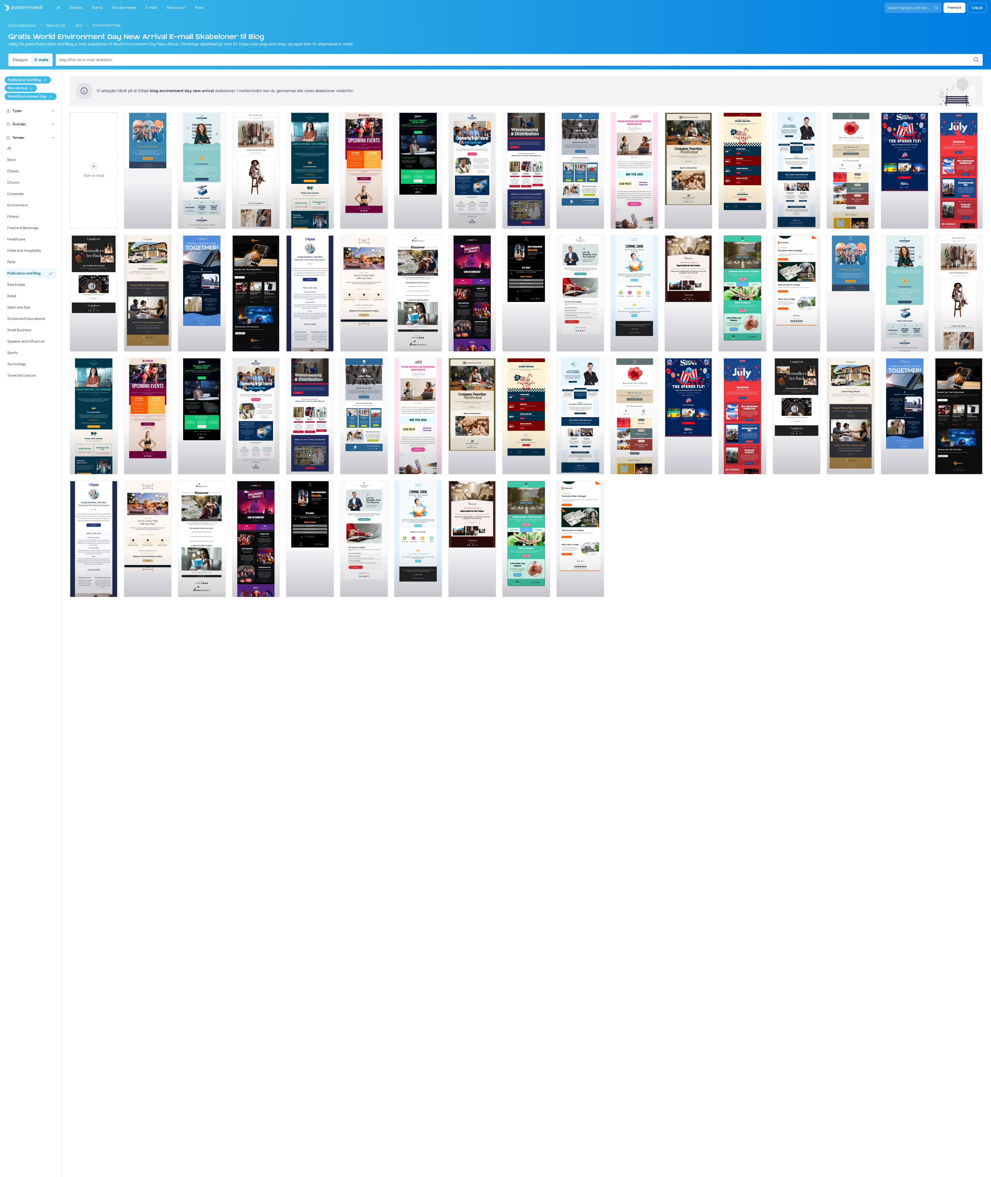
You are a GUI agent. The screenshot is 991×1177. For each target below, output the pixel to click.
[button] (53, 111)
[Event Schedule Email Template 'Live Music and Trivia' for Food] (742, 170)
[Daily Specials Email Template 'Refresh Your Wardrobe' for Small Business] (256, 170)
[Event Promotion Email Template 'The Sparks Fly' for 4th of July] (905, 170)
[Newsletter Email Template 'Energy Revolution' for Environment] (202, 293)
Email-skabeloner (22, 25)
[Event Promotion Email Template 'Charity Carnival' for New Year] (742, 293)
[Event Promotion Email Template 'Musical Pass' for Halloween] (472, 293)
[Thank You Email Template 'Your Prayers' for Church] (689, 293)
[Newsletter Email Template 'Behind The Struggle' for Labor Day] (580, 170)
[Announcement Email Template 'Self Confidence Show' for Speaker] (526, 293)
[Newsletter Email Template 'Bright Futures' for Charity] (472, 170)
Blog (79, 25)
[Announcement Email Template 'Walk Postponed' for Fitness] (148, 170)
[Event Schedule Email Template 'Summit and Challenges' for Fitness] (364, 170)
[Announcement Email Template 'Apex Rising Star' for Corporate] (310, 293)
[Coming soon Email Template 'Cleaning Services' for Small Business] (634, 293)
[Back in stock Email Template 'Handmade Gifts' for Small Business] (689, 170)
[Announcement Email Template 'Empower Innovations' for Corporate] (202, 170)
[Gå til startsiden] (21, 8)
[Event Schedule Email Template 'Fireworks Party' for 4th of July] (959, 170)
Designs (20, 59)
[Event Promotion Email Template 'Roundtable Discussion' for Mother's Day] (634, 170)
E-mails (41, 59)
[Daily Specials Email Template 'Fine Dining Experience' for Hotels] (364, 293)
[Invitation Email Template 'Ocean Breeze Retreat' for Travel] (418, 293)
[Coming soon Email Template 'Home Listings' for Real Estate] (797, 293)
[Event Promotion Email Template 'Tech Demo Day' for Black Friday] (418, 170)
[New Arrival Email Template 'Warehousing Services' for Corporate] (526, 170)
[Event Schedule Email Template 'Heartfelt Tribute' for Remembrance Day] (851, 170)
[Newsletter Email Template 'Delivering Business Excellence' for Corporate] (797, 170)
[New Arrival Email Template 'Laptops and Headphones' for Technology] (256, 293)
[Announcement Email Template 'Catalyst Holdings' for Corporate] (310, 170)
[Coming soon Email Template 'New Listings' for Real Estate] (148, 293)
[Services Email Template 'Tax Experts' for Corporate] (580, 293)
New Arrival (55, 25)
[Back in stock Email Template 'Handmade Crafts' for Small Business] (94, 293)
